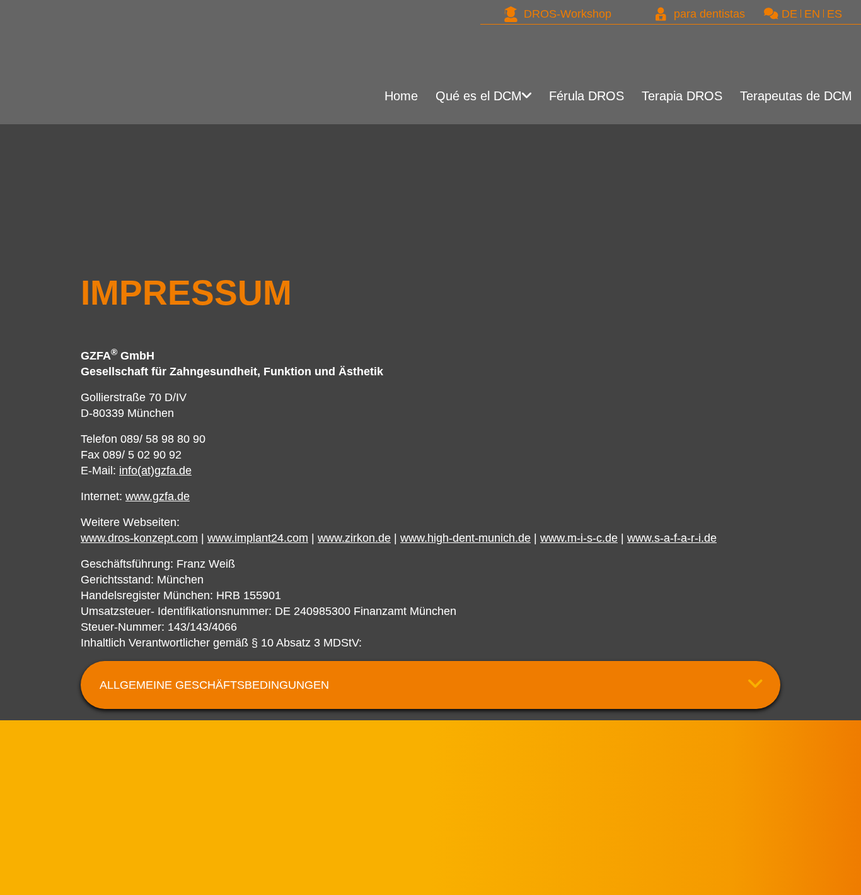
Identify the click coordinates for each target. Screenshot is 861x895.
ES (834, 14)
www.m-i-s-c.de (579, 538)
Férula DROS (527, 99)
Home (290, 99)
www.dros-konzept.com (139, 538)
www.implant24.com (257, 538)
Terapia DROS (648, 99)
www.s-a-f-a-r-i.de (672, 538)
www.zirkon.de (354, 538)
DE (789, 14)
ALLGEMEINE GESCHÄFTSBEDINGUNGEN (214, 685)
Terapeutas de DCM (785, 99)
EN (812, 14)
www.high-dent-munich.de (465, 538)
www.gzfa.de (157, 496)
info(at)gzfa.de (155, 470)
